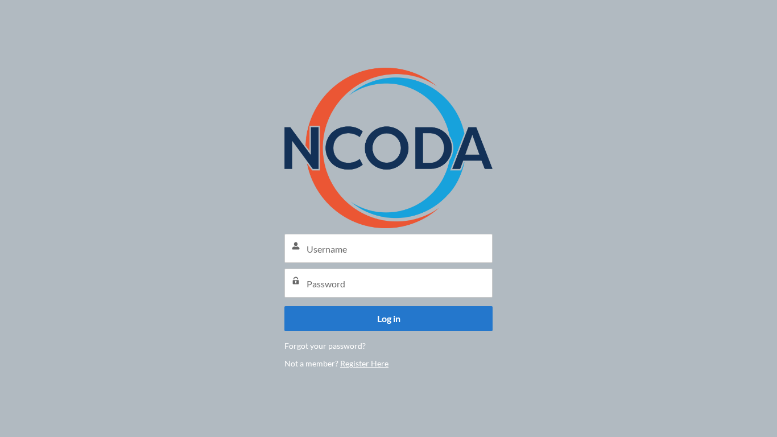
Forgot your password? (325, 346)
